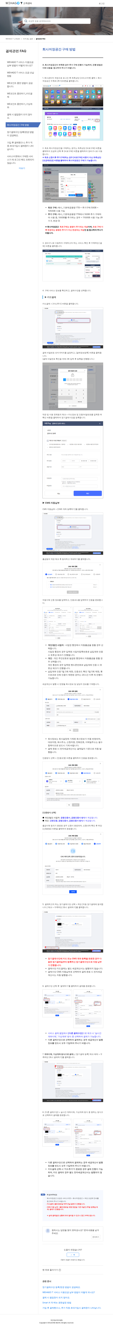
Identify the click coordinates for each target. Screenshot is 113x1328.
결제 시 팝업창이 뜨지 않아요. (56, 1297)
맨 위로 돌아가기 (50, 1270)
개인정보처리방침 (56, 1320)
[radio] (73, 1255)
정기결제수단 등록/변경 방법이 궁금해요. (61, 1287)
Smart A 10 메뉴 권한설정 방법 (56, 1302)
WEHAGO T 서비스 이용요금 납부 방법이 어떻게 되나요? (68, 1292)
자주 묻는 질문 (28, 39)
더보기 (22, 168)
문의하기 (95, 1237)
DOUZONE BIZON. (54, 1323)
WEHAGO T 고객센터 (13, 39)
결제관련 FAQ (40, 39)
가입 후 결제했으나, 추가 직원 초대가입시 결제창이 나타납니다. (71, 1308)
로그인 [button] (102, 3)
